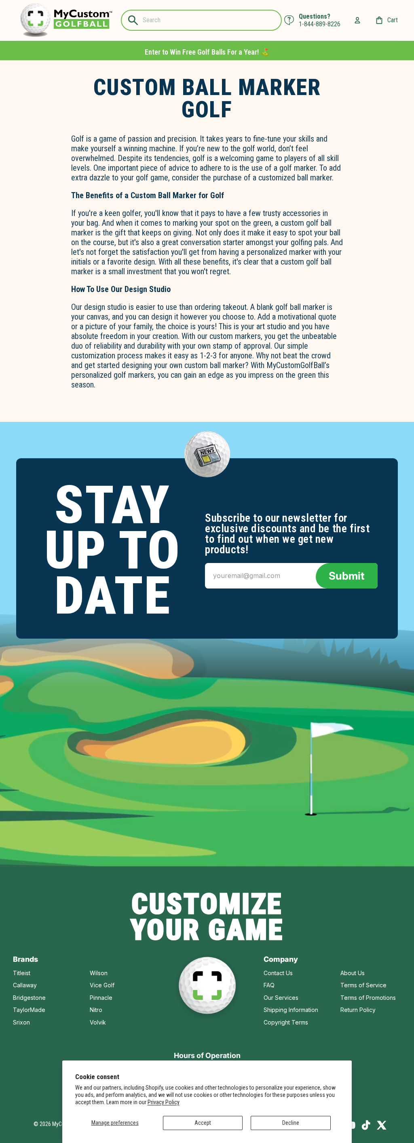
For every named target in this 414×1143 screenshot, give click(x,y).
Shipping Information (291, 1009)
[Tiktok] (366, 1125)
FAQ (269, 985)
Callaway (25, 985)
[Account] (357, 20)
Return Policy (358, 1009)
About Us (352, 972)
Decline (290, 1123)
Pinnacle (101, 997)
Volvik (98, 1022)
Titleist (21, 972)
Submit (347, 575)
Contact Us (278, 972)
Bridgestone (29, 997)
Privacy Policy (164, 1102)
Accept (202, 1123)
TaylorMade (29, 1009)
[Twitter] (381, 1125)
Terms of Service (363, 985)
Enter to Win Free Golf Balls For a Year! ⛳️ (207, 52)
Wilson (99, 972)
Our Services (281, 997)
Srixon (21, 1022)
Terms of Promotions (368, 997)
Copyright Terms (286, 1022)
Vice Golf (102, 985)
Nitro (96, 1009)
